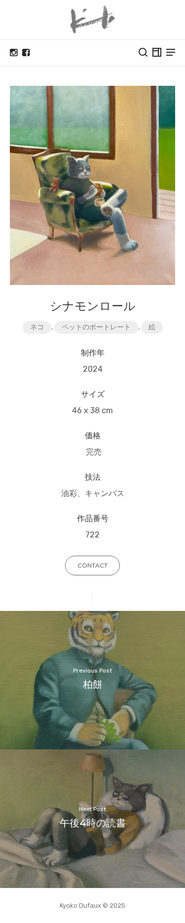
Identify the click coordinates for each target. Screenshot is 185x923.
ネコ (37, 327)
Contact (92, 565)
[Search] (143, 52)
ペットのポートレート (96, 327)
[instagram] (13, 53)
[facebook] (26, 53)
